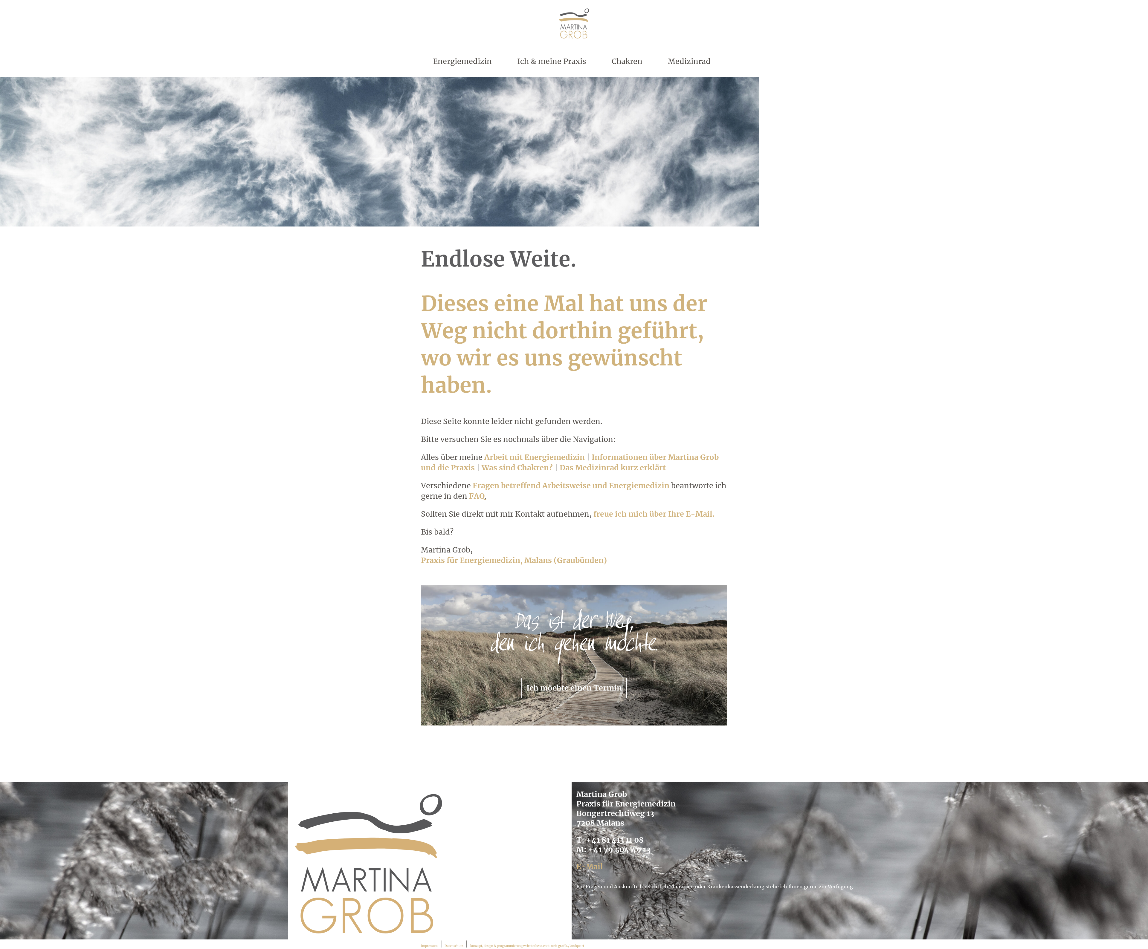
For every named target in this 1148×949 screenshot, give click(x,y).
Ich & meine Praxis (551, 61)
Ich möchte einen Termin (574, 688)
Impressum (429, 946)
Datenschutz (454, 946)
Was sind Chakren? (517, 467)
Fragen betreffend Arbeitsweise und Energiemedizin (571, 485)
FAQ (477, 496)
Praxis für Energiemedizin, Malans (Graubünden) (514, 560)
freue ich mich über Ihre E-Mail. (654, 514)
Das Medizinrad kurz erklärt (613, 467)
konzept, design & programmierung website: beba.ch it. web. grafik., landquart (527, 946)
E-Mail (589, 866)
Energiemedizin (462, 61)
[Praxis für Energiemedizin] (574, 41)
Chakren (627, 61)
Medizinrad (689, 61)
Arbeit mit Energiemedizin (534, 457)
